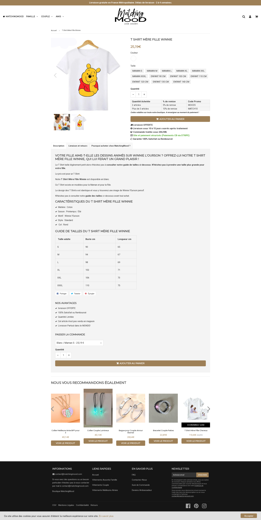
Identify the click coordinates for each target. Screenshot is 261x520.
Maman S (137, 71)
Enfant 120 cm (140, 81)
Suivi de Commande (141, 485)
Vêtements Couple (100, 485)
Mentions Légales (66, 505)
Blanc (133, 58)
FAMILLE (30, 16)
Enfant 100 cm (178, 76)
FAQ (134, 475)
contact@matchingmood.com (68, 474)
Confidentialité (82, 505)
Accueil (54, 30)
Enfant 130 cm (161, 81)
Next (120, 75)
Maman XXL (198, 71)
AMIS (58, 16)
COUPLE (45, 16)
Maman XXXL (139, 76)
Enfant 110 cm (198, 76)
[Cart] (256, 16)
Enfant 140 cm (181, 81)
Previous (57, 75)
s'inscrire (202, 475)
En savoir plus (106, 516)
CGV (54, 505)
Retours (94, 505)
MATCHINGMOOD (15, 16)
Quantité (134, 89)
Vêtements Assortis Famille (104, 480)
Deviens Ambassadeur (142, 490)
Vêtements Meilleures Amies (105, 490)
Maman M (152, 71)
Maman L (167, 71)
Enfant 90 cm (158, 76)
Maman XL (181, 71)
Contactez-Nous (139, 480)
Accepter (248, 515)
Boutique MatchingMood (63, 491)
